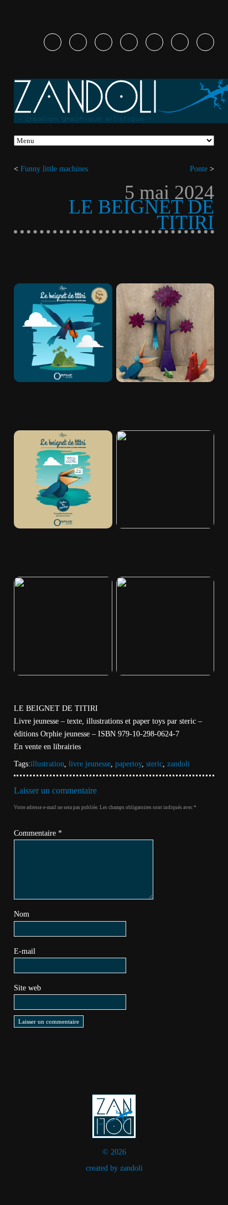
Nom (21, 914)
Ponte (199, 169)
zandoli (178, 764)
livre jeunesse (90, 764)
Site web (27, 988)
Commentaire (38, 833)
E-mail (24, 951)
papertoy (128, 764)
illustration (47, 764)
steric (154, 764)
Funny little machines (54, 169)
